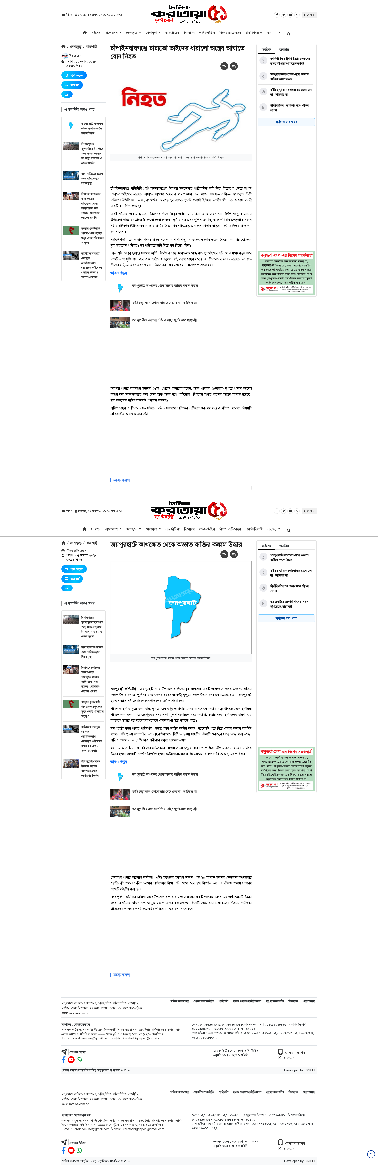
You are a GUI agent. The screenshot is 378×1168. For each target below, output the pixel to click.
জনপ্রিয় (284, 49)
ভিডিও (69, 15)
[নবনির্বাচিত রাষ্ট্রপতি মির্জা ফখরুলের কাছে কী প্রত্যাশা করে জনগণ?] (285, 61)
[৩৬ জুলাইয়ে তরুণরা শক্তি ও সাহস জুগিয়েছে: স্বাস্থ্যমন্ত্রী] (285, 604)
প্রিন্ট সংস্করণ (77, 75)
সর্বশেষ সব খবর (286, 122)
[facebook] (63, 1059)
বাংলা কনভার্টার (275, 1001)
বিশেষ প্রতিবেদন (230, 33)
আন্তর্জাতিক (172, 33)
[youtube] (71, 1059)
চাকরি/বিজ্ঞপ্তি (254, 33)
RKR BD (310, 1070)
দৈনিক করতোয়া (179, 1001)
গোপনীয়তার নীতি (203, 1001)
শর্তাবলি (223, 1001)
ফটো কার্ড (75, 85)
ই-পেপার (309, 15)
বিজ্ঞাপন (293, 1001)
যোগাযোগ (309, 1001)
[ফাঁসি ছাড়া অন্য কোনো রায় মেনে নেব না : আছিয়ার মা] (285, 92)
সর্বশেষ (96, 33)
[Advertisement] (83, 340)
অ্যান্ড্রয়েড (288, 1057)
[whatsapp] (79, 1059)
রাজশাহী (91, 46)
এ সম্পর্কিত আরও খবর (79, 109)
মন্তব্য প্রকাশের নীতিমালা (247, 1001)
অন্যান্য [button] (272, 33)
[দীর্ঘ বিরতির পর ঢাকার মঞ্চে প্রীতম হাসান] (285, 108)
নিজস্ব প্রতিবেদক (76, 551)
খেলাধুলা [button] (152, 33)
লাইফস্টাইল (207, 33)
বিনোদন (189, 33)
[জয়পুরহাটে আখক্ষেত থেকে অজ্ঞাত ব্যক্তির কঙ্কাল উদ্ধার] (285, 76)
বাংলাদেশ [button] (112, 33)
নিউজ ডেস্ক (75, 56)
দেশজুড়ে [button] (132, 33)
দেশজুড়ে (76, 46)
